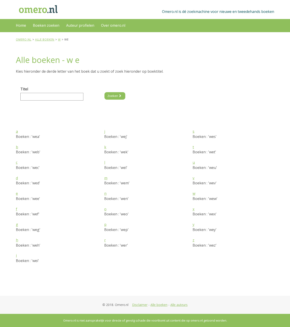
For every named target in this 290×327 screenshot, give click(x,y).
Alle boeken (158, 305)
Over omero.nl (113, 25)
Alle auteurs (179, 305)
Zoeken (112, 96)
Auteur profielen (80, 25)
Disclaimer (139, 305)
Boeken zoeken (46, 25)
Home (21, 25)
